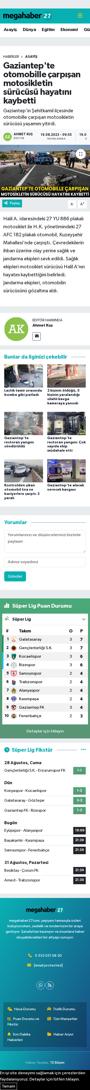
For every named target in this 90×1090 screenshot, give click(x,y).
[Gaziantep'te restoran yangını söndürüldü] (23, 423)
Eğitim (48, 30)
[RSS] (50, 985)
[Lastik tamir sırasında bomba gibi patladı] (23, 376)
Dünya (29, 30)
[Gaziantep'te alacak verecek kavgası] (66, 471)
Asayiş (10, 30)
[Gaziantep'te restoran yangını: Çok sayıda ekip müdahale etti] (66, 423)
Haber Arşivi (63, 1034)
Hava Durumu (25, 1009)
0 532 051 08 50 (48, 955)
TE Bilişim (57, 1062)
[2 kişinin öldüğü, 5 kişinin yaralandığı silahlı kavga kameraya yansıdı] (66, 376)
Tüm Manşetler (65, 1019)
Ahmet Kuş (42, 325)
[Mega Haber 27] (27, 16)
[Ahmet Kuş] (16, 329)
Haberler (11, 57)
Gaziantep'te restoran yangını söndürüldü (19, 442)
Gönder (15, 576)
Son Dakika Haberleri (19, 1037)
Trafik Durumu (64, 1009)
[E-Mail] (36, 336)
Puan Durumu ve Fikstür (24, 1021)
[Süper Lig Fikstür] (83, 750)
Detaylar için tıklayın (45, 731)
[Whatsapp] (40, 985)
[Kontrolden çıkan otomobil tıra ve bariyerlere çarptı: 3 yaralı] (23, 471)
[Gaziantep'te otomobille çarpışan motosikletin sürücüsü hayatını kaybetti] (45, 171)
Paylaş (15, 203)
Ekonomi (69, 30)
